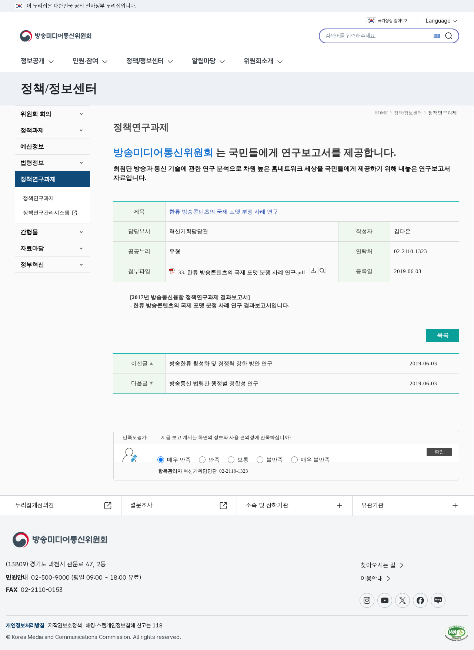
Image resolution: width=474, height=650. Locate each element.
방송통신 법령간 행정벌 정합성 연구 (213, 383)
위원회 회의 (35, 114)
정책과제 (32, 130)
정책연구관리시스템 (46, 212)
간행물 (29, 232)
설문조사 (141, 505)
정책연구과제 (38, 179)
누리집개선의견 (34, 505)
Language (439, 20)
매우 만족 (179, 460)
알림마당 (204, 61)
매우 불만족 (315, 460)
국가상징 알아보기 (393, 20)
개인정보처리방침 (25, 625)
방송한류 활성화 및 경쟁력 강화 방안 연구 (221, 363)
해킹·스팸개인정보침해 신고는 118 (124, 625)
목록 (443, 335)
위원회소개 (258, 61)
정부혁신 (32, 264)
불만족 (274, 460)
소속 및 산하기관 (267, 505)
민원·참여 (85, 61)
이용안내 (373, 578)
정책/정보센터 (145, 61)
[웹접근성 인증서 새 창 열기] (456, 629)
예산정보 (32, 146)
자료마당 (32, 248)
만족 (214, 460)
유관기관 (372, 505)
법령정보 (32, 163)
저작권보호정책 (65, 625)
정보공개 (32, 61)
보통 (242, 460)
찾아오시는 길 (379, 565)
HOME (381, 112)
